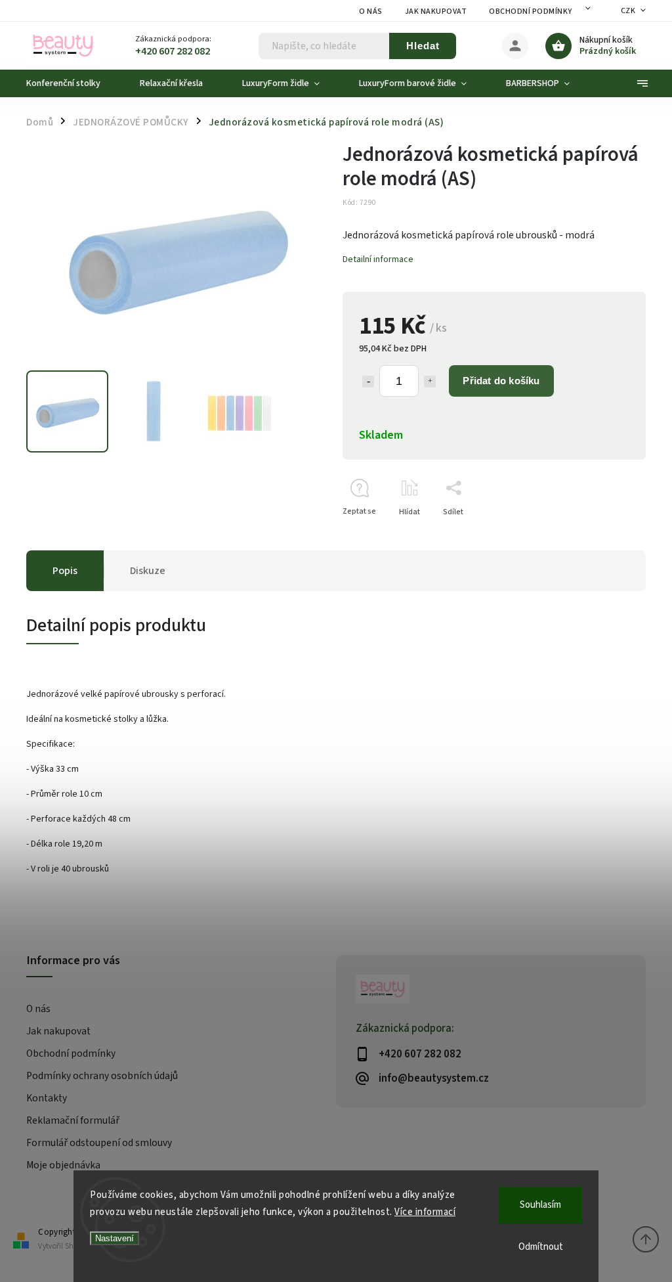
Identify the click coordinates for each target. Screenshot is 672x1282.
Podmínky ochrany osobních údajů (102, 1076)
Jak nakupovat (436, 11)
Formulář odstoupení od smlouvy (99, 1143)
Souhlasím (540, 1205)
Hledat (423, 45)
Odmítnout (540, 1247)
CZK (628, 10)
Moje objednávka (63, 1165)
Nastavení (114, 1238)
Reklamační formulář (72, 1120)
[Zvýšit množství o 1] (430, 381)
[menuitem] (73, 83)
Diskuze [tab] (147, 571)
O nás (371, 11)
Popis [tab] (64, 571)
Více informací (424, 1212)
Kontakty (46, 1098)
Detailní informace (378, 259)
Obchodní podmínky (530, 11)
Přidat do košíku (501, 380)
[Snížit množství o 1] (368, 381)
